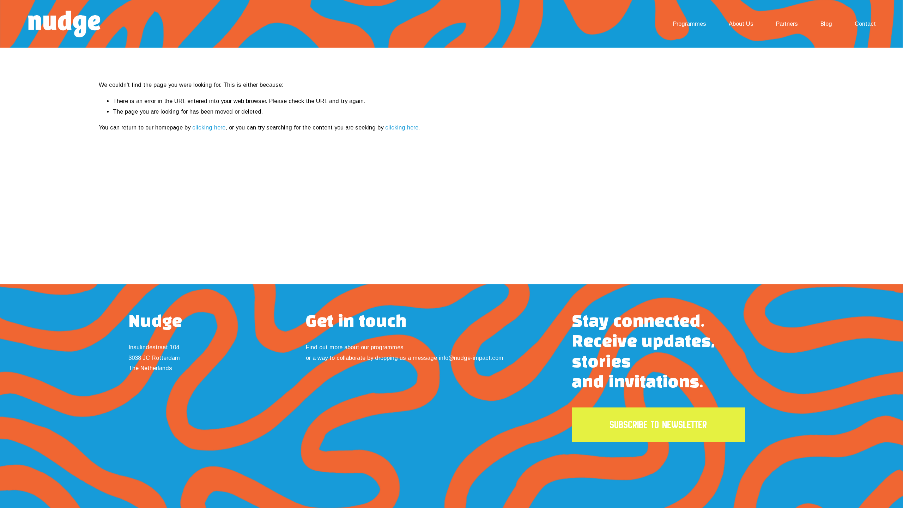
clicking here (208, 127)
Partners (787, 23)
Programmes (689, 23)
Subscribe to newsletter (658, 424)
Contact (865, 23)
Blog (826, 23)
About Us (741, 23)
